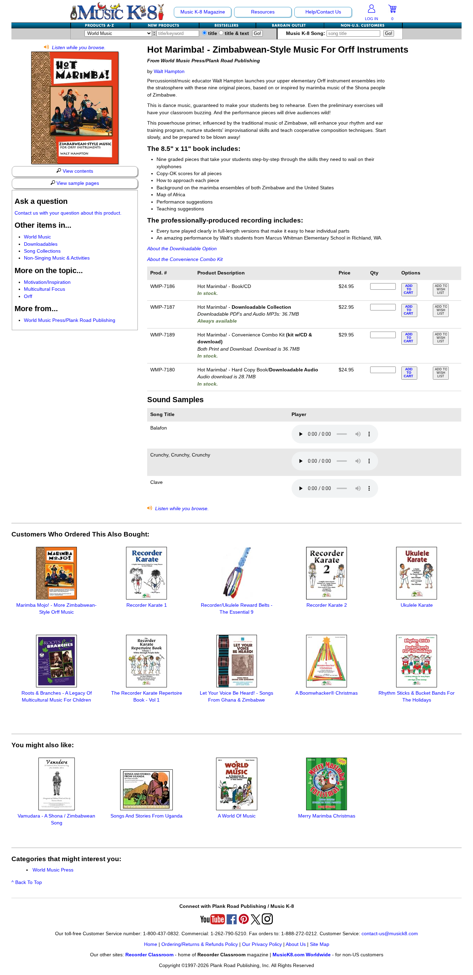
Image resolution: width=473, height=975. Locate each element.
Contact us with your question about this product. (68, 213)
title (212, 33)
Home (150, 944)
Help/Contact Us (323, 12)
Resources (263, 12)
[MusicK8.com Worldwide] (363, 25)
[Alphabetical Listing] (101, 25)
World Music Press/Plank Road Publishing (69, 320)
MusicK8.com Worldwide (302, 954)
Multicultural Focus (44, 289)
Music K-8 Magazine (202, 12)
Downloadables (40, 244)
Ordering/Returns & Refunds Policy (199, 944)
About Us (296, 944)
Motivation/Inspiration (47, 282)
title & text (236, 33)
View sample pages (77, 183)
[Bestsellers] (227, 25)
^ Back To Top (26, 882)
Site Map (319, 944)
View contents (77, 171)
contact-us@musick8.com (390, 933)
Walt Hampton (169, 71)
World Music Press (53, 870)
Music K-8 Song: (306, 33)
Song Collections (42, 251)
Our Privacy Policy (262, 944)
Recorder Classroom (149, 954)
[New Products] (165, 25)
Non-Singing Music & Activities (57, 258)
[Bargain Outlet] (290, 25)
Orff (28, 296)
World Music (37, 237)
